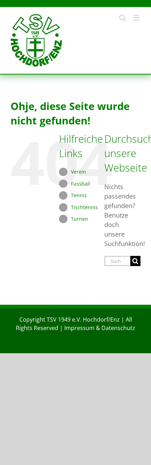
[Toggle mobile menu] (136, 17)
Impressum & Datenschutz (99, 328)
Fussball (80, 183)
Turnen (79, 218)
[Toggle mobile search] (122, 17)
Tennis (79, 195)
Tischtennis (84, 207)
